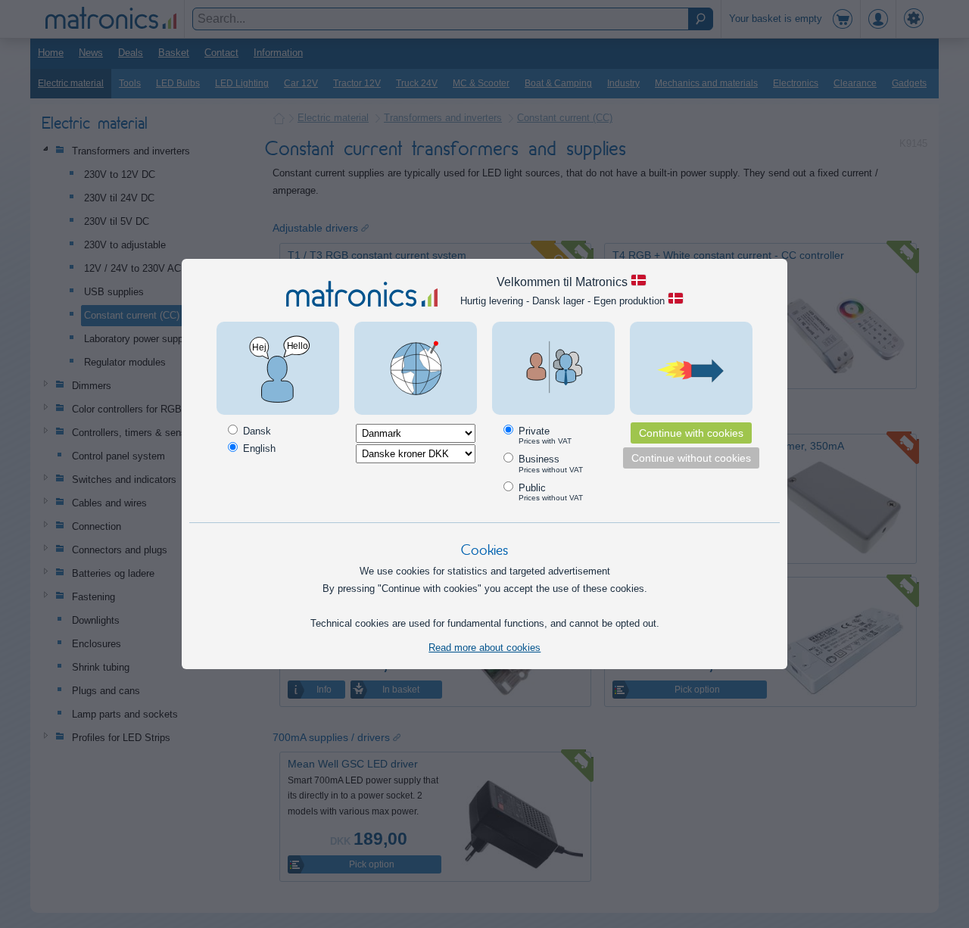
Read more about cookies (484, 647)
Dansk (255, 431)
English (258, 448)
